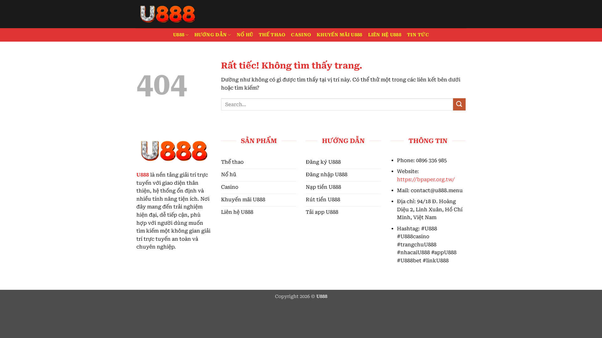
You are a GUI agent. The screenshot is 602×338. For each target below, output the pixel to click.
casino (301, 35)
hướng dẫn (210, 35)
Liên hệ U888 (384, 35)
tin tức (418, 35)
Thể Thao (272, 35)
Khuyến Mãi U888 (339, 35)
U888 (178, 35)
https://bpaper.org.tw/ (426, 179)
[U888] (167, 14)
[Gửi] (459, 104)
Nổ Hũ (245, 35)
